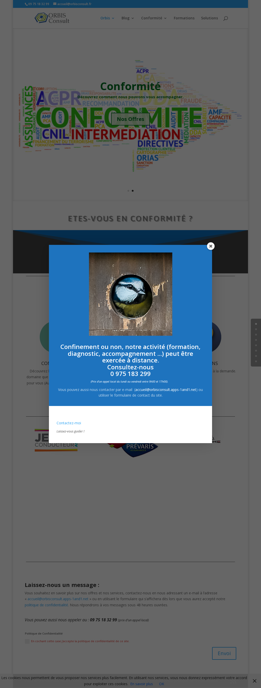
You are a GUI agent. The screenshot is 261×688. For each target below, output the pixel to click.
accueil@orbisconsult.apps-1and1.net (165, 389)
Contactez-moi (69, 422)
